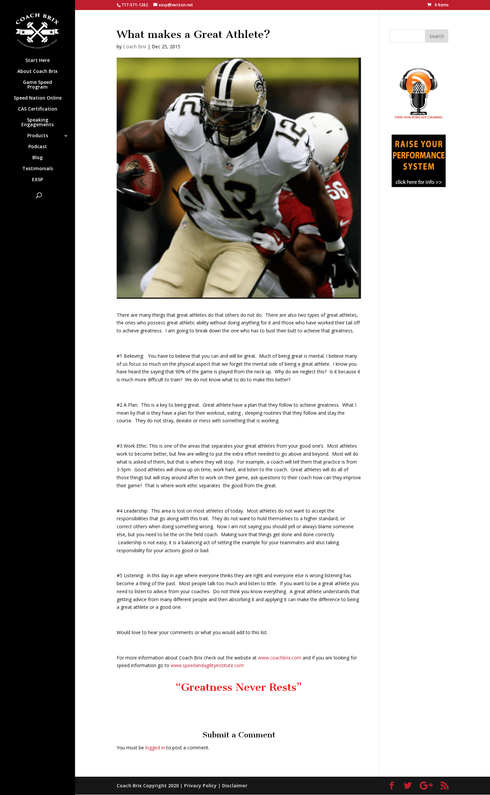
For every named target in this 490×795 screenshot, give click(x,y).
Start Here (37, 60)
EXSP (37, 180)
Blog (37, 158)
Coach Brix (134, 46)
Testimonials (37, 169)
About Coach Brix (37, 71)
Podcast (37, 147)
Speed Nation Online (38, 98)
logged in (155, 747)
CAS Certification (37, 109)
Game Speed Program (37, 85)
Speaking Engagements (37, 123)
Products (37, 136)
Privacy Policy (200, 785)
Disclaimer (234, 785)
